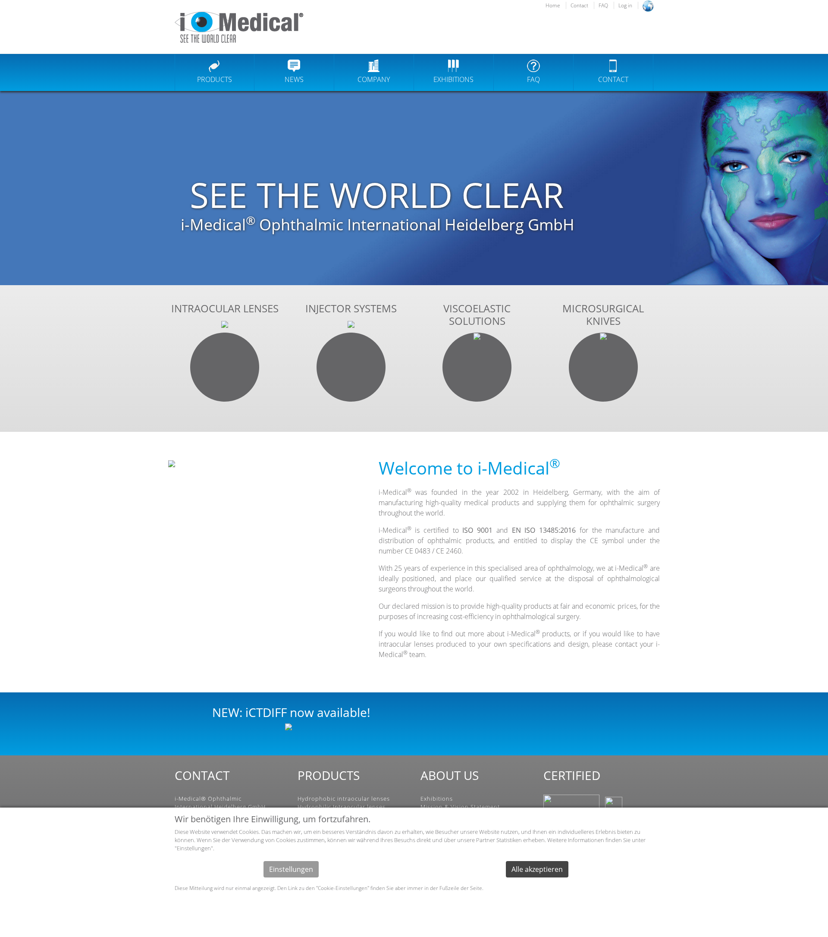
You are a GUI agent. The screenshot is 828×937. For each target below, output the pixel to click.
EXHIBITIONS (453, 79)
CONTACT (613, 79)
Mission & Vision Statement (460, 807)
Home (553, 5)
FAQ (603, 5)
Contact (579, 5)
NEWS (294, 79)
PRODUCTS (214, 79)
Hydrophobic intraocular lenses (344, 798)
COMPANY (374, 79)
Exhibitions (436, 798)
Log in (625, 5)
